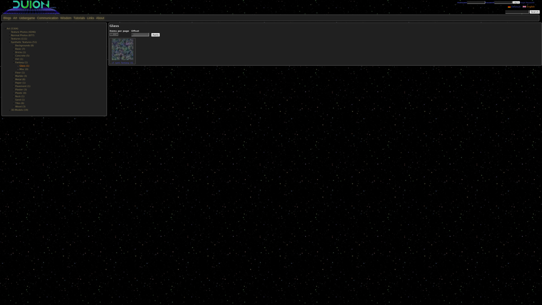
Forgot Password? (527, 3)
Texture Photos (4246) (23, 32)
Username (462, 3)
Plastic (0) (20, 93)
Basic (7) (20, 49)
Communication (47, 18)
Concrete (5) (22, 55)
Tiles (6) (19, 103)
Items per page (119, 31)
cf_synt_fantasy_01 (122, 62)
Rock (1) (19, 96)
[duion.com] (31, 13)
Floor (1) (20, 72)
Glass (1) (24, 66)
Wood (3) (20, 106)
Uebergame (27, 18)
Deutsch (516, 6)
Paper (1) (20, 82)
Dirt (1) (19, 59)
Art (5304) (12, 28)
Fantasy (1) (21, 62)
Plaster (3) (21, 89)
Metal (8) (20, 79)
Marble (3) (21, 76)
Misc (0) (23, 69)
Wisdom (65, 18)
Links (90, 18)
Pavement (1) (22, 86)
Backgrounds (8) (24, 45)
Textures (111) (19, 38)
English (530, 6)
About (100, 18)
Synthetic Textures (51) (24, 42)
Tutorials (79, 18)
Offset (135, 31)
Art (15, 18)
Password (489, 3)
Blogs (7, 18)
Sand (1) (20, 99)
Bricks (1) (20, 52)
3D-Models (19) (19, 110)
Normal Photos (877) (22, 35)
